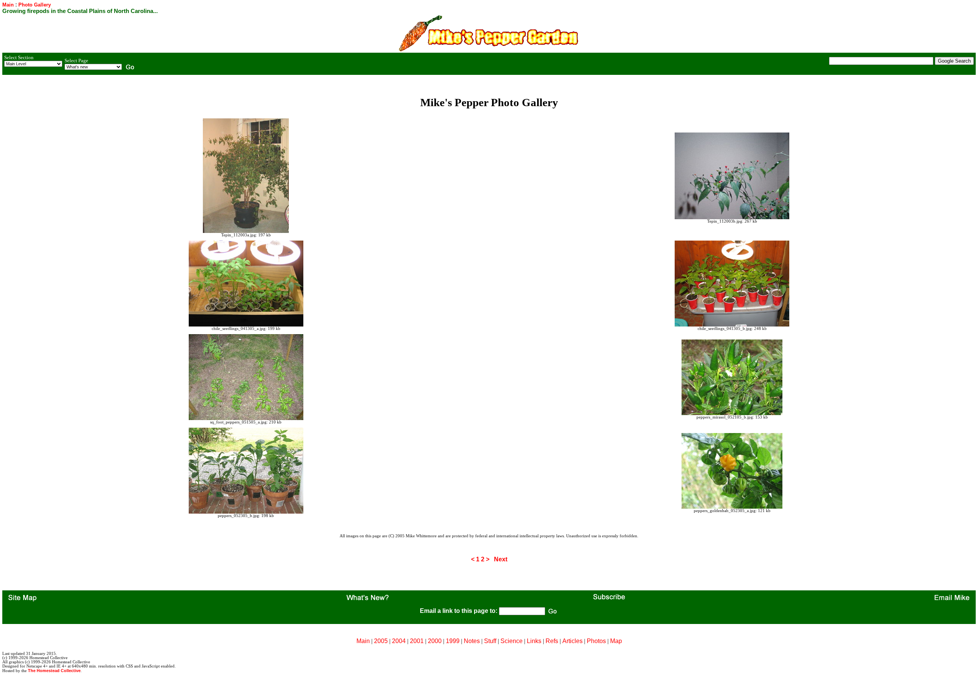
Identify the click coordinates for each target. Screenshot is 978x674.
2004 (399, 641)
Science (511, 641)
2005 (381, 641)
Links (534, 641)
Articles (572, 641)
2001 (417, 641)
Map (616, 641)
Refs (552, 641)
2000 (435, 641)
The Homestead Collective (54, 670)
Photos (596, 641)
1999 (453, 641)
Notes (472, 641)
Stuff (490, 641)
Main (8, 5)
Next (500, 559)
